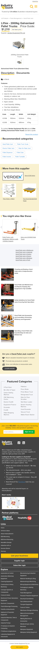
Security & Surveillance (26, 598)
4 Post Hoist (8, 387)
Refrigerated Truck (27, 395)
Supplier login (19, 561)
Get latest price (16, 29)
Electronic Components (7, 603)
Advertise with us (6, 545)
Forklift (6, 410)
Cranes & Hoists (5, 595)
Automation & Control (7, 573)
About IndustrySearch (7, 534)
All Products (4, 18)
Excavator (7, 407)
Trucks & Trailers (25, 607)
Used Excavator (26, 409)
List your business (19, 555)
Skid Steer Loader (26, 402)
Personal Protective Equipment (29, 595)
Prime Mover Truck (27, 392)
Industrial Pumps (6, 623)
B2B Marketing (5, 536)
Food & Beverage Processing (9, 606)
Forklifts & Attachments (7, 609)
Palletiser (24, 386)
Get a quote (19, 647)
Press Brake (25, 389)
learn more (10, 369)
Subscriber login (19, 565)
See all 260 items (30, 175)
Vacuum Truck (25, 412)
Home (2, 528)
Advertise (35, 1)
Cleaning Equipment (7, 581)
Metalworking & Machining (28, 581)
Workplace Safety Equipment (28, 632)
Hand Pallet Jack (28, 18)
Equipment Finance (10, 405)
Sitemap (3, 551)
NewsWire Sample (6, 542)
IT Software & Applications (8, 631)
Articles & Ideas (5, 531)
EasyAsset (22, 482)
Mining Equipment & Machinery (29, 584)
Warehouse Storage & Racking (29, 610)
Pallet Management (16, 18)
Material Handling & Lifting (28, 578)
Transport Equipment (26, 604)
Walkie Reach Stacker (28, 415)
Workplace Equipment (26, 629)
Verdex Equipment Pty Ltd (16, 33)
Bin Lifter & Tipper (9, 390)
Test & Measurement (26, 601)
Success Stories (5, 548)
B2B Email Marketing (7, 539)
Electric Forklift (8, 402)
